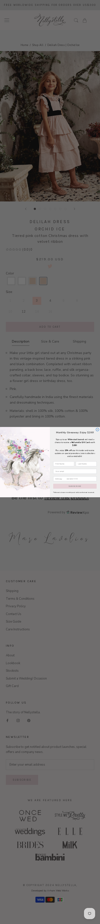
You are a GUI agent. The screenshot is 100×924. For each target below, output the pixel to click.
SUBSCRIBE (74, 486)
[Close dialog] (97, 429)
